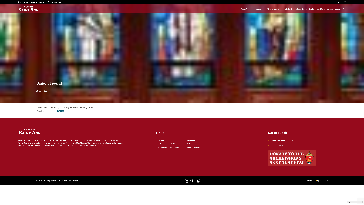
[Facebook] (341, 2)
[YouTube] (338, 2)
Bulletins (161, 140)
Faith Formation (273, 9)
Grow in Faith (286, 9)
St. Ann (46, 181)
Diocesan (324, 181)
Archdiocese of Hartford (167, 144)
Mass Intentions (193, 147)
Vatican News (192, 144)
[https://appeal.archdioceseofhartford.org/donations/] (292, 158)
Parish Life (310, 9)
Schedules (191, 140)
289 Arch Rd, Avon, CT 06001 (32, 2)
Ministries (300, 9)
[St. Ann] (28, 9)
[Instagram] (345, 2)
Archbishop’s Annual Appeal (328, 9)
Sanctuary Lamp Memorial (168, 147)
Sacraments (257, 9)
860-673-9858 (56, 2)
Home (38, 91)
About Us (244, 9)
